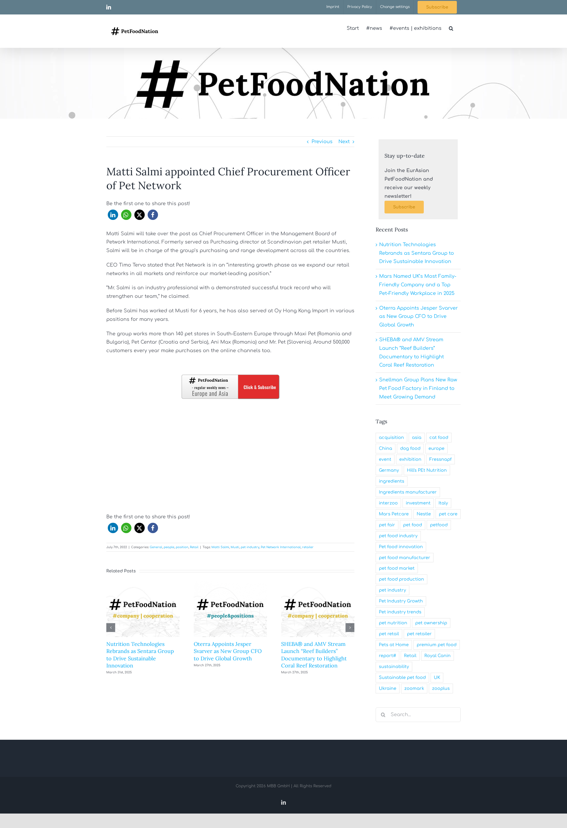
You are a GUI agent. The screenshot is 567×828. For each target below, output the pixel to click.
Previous (322, 141)
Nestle (424, 514)
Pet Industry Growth (401, 601)
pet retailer (419, 633)
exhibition (410, 459)
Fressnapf (440, 459)
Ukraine (387, 688)
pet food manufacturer (404, 557)
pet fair (387, 524)
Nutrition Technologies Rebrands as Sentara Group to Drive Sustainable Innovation (140, 655)
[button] (451, 28)
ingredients (391, 481)
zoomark (414, 688)
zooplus (441, 688)
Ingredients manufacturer (408, 492)
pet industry (250, 547)
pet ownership (431, 622)
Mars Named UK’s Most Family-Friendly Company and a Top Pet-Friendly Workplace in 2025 (417, 285)
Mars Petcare (394, 514)
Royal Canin (437, 655)
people (169, 547)
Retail (194, 547)
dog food (410, 448)
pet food (412, 524)
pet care (448, 514)
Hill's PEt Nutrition (427, 470)
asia (416, 437)
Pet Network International (281, 547)
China (385, 448)
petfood (439, 524)
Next (344, 141)
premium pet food (437, 644)
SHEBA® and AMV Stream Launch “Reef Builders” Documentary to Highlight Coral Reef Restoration (314, 655)
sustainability (394, 666)
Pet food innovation (401, 546)
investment (418, 503)
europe (436, 448)
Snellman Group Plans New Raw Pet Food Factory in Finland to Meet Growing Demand (418, 388)
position (182, 547)
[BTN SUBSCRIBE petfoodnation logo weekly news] (230, 375)
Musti (235, 547)
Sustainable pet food (402, 677)
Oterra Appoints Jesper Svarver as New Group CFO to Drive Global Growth (228, 651)
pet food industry (398, 535)
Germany (389, 470)
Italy (443, 503)
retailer (308, 547)
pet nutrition (393, 622)
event (385, 459)
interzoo (388, 503)
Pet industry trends (400, 612)
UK (437, 677)
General (156, 547)
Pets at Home (394, 644)
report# (387, 655)
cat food (438, 437)
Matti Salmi (220, 547)
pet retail (389, 633)
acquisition (391, 437)
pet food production (401, 579)
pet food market (397, 568)
